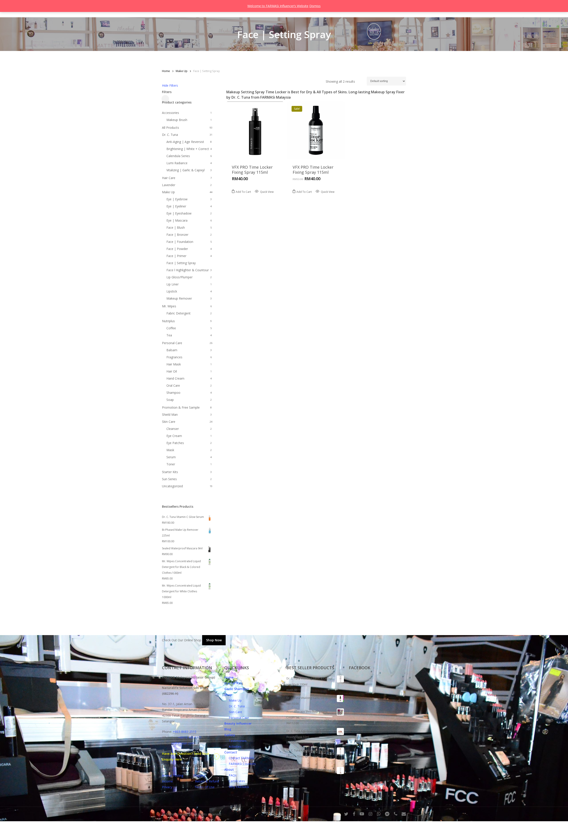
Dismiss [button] (315, 6)
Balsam (171, 350)
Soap (170, 400)
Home (166, 71)
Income (167, 781)
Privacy (167, 787)
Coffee (171, 328)
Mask (170, 450)
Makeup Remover (179, 298)
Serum (171, 457)
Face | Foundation (179, 242)
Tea (169, 335)
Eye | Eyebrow (176, 199)
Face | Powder (177, 249)
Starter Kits (170, 472)
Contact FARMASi (239, 758)
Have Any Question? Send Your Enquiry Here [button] (185, 756)
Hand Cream (175, 378)
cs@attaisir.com (182, 743)
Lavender (168, 185)
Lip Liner (172, 284)
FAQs (230, 775)
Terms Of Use (204, 787)
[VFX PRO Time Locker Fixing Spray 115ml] (255, 130)
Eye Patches (175, 443)
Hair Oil (171, 371)
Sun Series (169, 479)
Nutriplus (168, 321)
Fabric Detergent (178, 313)
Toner (170, 464)
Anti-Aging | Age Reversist (185, 142)
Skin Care (168, 421)
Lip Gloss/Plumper (179, 277)
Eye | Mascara (176, 220)
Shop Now (214, 640)
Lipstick (171, 291)
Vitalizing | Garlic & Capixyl (185, 170)
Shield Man (170, 414)
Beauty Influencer (238, 723)
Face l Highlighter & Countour (187, 270)
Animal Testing (172, 775)
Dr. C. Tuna (170, 135)
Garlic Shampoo (236, 689)
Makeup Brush (176, 120)
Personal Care (172, 343)
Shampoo (173, 392)
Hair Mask (173, 364)
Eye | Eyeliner (176, 206)
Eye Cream (174, 436)
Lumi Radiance (176, 163)
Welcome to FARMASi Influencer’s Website (277, 6)
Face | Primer (176, 256)
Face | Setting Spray (181, 263)
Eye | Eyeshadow (178, 213)
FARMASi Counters (240, 764)
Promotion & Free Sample (181, 407)
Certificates (234, 781)
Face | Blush (175, 227)
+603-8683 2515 (184, 731)
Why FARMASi (236, 787)
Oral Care (173, 385)
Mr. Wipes (169, 306)
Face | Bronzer (177, 234)
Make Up (181, 71)
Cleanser (172, 429)
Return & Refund (207, 781)
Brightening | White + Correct (187, 149)
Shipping (199, 775)
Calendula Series (178, 156)
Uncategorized (172, 486)
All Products (170, 127)
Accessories (170, 113)
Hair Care (168, 178)
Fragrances (174, 357)
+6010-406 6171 (190, 737)
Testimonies (235, 741)
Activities (232, 746)
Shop (228, 694)
